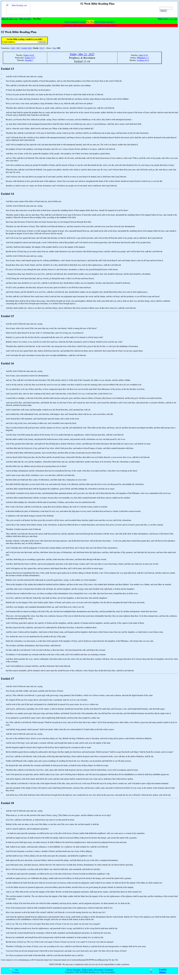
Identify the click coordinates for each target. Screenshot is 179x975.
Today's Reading (71, 22)
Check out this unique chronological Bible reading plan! (89, 25)
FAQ (97, 22)
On (54, 48)
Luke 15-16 (143, 55)
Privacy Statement (73, 969)
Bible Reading (25, 18)
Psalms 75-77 (30, 57)
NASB (24, 48)
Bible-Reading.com (9, 18)
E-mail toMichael (163, 971)
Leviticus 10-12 (143, 60)
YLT (42, 48)
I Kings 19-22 (28, 55)
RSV (30, 48)
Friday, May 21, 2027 (82, 54)
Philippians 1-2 (143, 57)
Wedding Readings (106, 22)
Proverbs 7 (29, 60)
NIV (18, 48)
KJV (13, 48)
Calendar (82, 22)
